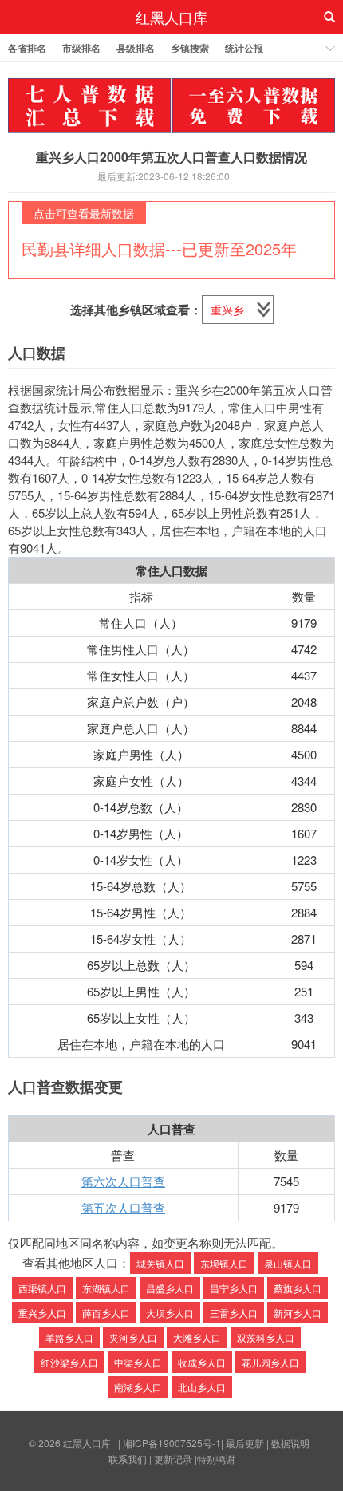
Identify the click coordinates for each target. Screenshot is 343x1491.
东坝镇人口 (224, 1263)
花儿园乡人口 (270, 1362)
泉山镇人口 (288, 1263)
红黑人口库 (171, 16)
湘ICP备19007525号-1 (172, 1443)
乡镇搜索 (190, 48)
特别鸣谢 (216, 1458)
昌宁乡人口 (234, 1288)
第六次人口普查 (123, 1181)
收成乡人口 (202, 1362)
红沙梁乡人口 (69, 1362)
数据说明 (290, 1443)
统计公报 (244, 48)
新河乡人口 (297, 1312)
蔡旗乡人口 (297, 1288)
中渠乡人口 (138, 1362)
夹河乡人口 (133, 1337)
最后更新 (245, 1443)
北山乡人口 (202, 1387)
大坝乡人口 (170, 1312)
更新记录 (173, 1458)
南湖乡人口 (138, 1387)
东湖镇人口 (106, 1288)
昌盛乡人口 (170, 1288)
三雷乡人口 (234, 1312)
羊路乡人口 (69, 1337)
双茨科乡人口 (265, 1337)
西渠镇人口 (42, 1288)
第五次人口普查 (123, 1207)
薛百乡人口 (106, 1312)
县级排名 (135, 48)
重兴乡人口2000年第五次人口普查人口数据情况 (171, 157)
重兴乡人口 (42, 1312)
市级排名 (81, 48)
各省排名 (27, 48)
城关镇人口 (160, 1263)
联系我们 (127, 1458)
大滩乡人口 (197, 1337)
